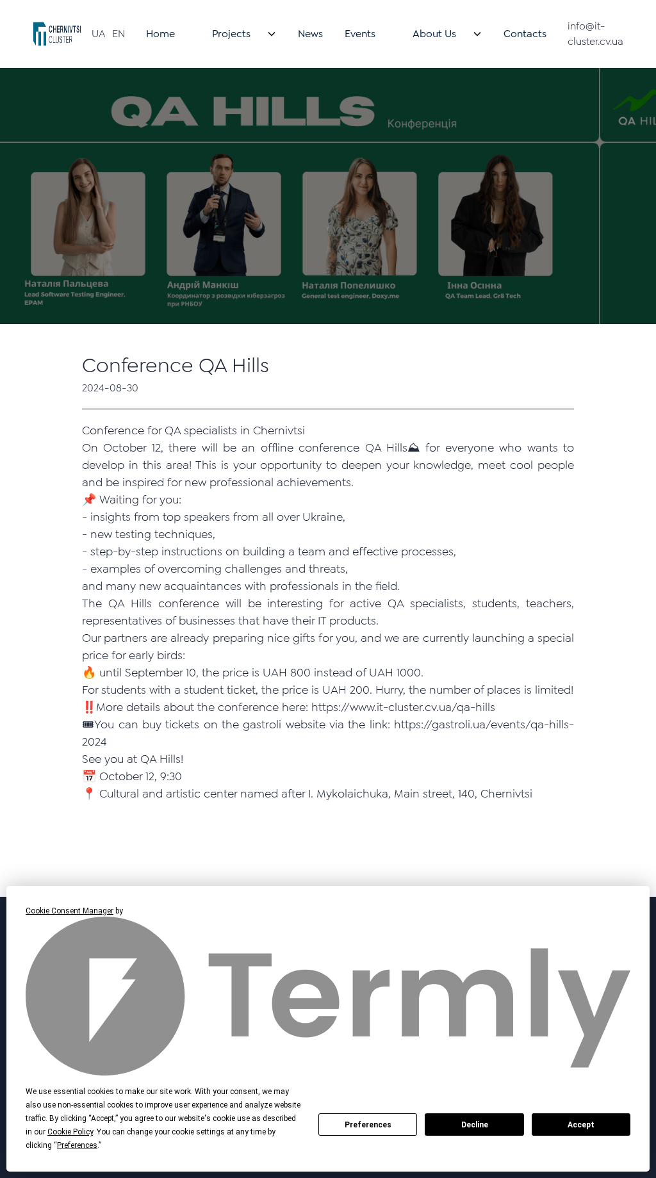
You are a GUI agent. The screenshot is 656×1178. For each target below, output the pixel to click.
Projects (231, 33)
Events (360, 33)
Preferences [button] (77, 1145)
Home (160, 33)
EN (118, 33)
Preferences (368, 1124)
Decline (474, 1124)
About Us (434, 33)
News (310, 33)
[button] (236, 34)
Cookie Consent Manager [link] (69, 910)
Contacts (525, 33)
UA (99, 33)
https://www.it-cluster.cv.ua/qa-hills (403, 707)
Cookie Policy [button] (70, 1131)
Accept (581, 1124)
